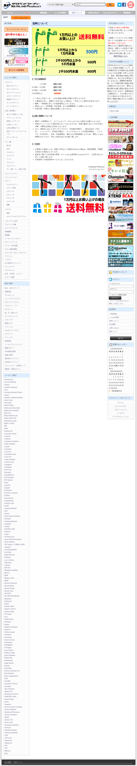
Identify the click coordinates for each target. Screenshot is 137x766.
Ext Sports (8, 490)
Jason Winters (9, 542)
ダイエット (9, 309)
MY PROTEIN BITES (11, 596)
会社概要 (112, 324)
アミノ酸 (8, 142)
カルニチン (11, 162)
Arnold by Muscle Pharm (13, 392)
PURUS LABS (9, 653)
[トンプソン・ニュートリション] (120, 236)
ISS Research (9, 537)
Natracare (8, 601)
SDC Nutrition (9, 689)
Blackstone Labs (10, 421)
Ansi (6, 390)
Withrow (7, 751)
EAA (8, 149)
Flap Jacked (8, 498)
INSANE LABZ (9, 529)
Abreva (7, 385)
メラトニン (9, 256)
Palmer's (7, 630)
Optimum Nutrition (11, 627)
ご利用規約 (113, 314)
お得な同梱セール (13, 128)
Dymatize (7, 472)
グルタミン (11, 152)
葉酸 (8, 205)
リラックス (9, 327)
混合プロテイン (12, 86)
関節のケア (9, 323)
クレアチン (11, 155)
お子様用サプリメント (13, 263)
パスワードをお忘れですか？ (119, 301)
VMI (5, 746)
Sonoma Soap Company (13, 707)
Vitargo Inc (8, 743)
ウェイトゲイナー (11, 174)
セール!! (27, 13)
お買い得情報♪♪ (10, 111)
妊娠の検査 (9, 355)
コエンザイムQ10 (11, 221)
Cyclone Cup (9, 462)
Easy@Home (9, 475)
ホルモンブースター (12, 330)
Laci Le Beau (9, 560)
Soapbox (7, 704)
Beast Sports (9, 405)
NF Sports (8, 614)
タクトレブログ (120, 406)
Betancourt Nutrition (11, 410)
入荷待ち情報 (114, 111)
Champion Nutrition (11, 441)
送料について (77, 13)
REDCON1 (8, 658)
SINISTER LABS (10, 697)
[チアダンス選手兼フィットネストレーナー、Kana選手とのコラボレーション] (120, 150)
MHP (6, 575)
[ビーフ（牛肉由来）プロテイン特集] (120, 213)
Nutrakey (7, 622)
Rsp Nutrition (9, 673)
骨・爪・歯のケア (11, 313)
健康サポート (9, 348)
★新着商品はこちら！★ (16, 56)
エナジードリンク (11, 242)
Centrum (7, 439)
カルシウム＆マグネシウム (16, 216)
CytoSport (8, 467)
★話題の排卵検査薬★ (16, 65)
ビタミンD (10, 201)
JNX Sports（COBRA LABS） (15, 544)
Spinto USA (8, 720)
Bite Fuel (7, 413)
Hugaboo (7, 524)
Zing (6, 753)
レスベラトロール (11, 228)
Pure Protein (9, 650)
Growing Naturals (10, 521)
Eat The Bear (9, 477)
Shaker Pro (8, 691)
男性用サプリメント (12, 359)
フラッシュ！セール (14, 118)
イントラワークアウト (13, 299)
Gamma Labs (9, 503)
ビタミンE (10, 198)
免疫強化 (8, 341)
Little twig (7, 563)
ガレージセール (12, 137)
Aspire (6, 395)
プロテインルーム (120, 410)
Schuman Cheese (11, 684)
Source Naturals (10, 709)
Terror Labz (8, 722)
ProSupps (8, 648)
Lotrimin (7, 565)
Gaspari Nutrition (10, 508)
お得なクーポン (12, 124)
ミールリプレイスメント (13, 344)
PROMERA (8, 645)
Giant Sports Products (12, 516)
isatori (6, 534)
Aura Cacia (8, 400)
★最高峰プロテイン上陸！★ (16, 46)
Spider (6, 717)
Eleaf (6, 483)
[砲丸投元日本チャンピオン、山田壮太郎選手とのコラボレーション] (120, 142)
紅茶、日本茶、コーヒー (13, 274)
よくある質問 (60, 13)
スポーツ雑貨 (9, 277)
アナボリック (9, 295)
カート (120, 338)
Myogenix (8, 599)
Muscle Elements (10, 583)
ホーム (10, 13)
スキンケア (9, 320)
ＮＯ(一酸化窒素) (11, 249)
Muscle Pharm (9, 588)
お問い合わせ (93, 13)
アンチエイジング (11, 316)
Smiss (6, 702)
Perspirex (7, 635)
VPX (6, 748)
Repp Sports (9, 663)
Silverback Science (11, 694)
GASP (6, 506)
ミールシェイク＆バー (13, 238)
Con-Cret (7, 452)
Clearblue (8, 449)
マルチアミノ (11, 166)
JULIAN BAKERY (10, 550)
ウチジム (120, 403)
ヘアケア (8, 260)
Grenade (7, 519)
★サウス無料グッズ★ (15, 114)
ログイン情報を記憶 (118, 295)
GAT (5, 511)
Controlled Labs (10, 454)
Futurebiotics (9, 501)
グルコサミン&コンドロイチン (16, 253)
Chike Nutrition (9, 444)
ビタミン (8, 181)
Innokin (7, 526)
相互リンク (113, 331)
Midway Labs (9, 578)
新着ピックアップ (13, 121)
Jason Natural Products (12, 539)
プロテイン (9, 82)
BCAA (9, 145)
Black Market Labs (11, 416)
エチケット (9, 334)
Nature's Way (9, 612)
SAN (6, 679)
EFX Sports (8, 480)
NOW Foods (8, 619)
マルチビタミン (12, 184)
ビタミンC (10, 191)
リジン (9, 159)
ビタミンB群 (11, 188)
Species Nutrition (10, 715)
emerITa (7, 485)
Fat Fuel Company (11, 493)
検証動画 (126, 13)
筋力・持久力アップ (12, 288)
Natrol (6, 604)
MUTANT (7, 593)
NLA (6, 617)
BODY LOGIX (9, 423)
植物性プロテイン (13, 99)
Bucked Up (8, 431)
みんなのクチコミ (110, 13)
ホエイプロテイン (13, 89)
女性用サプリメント (12, 362)
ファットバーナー (11, 177)
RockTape (8, 668)
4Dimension (8, 379)
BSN (6, 428)
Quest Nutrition (9, 655)
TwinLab (7, 728)
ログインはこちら (21, 18)
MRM (6, 581)
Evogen (7, 488)
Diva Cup (7, 470)
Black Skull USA (10, 418)
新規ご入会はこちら (116, 303)
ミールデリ (121, 413)
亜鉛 (8, 213)
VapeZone (8, 740)
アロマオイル (9, 270)
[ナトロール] (120, 229)
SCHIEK (7, 681)
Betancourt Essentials (12, 408)
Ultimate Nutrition (10, 730)
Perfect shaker (9, 632)
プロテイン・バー (11, 306)
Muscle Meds (9, 586)
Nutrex (6, 624)
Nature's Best (9, 606)
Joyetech (7, 547)
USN (6, 735)
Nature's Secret (10, 609)
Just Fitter (7, 552)
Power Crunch (9, 640)
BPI (5, 426)
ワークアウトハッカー (121, 417)
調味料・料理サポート (13, 369)
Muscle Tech (9, 591)
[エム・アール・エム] (120, 205)
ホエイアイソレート (14, 92)
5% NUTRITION (10, 382)
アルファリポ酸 (10, 224)
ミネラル (8, 209)
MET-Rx (7, 568)
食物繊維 (8, 232)
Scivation (7, 686)
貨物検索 (43, 13)
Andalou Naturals (10, 387)
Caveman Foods (10, 434)
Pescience (8, 637)
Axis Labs (8, 403)
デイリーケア (9, 267)
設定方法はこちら (121, 56)
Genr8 (6, 514)
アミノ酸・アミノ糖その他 (16, 169)
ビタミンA (10, 194)
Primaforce (8, 642)
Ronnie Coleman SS (11, 671)
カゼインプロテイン (14, 96)
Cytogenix (8, 465)
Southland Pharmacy (12, 712)
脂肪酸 (7, 235)
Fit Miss (7, 495)
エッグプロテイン (13, 103)
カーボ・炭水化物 (11, 245)
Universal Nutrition (11, 733)
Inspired (7, 532)
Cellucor (7, 436)
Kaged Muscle (9, 555)
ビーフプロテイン (13, 106)
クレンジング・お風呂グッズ (15, 365)
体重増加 (8, 292)
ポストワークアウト (12, 302)
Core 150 (7, 457)
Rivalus (7, 666)
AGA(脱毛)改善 (10, 351)
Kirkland (7, 557)
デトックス (9, 337)
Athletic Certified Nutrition (13, 398)
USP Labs (8, 738)
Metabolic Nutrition (11, 570)
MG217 (7, 573)
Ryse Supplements (11, 676)
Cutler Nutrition (9, 459)
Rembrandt (8, 660)
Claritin (7, 447)
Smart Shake (9, 699)
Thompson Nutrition (11, 725)
